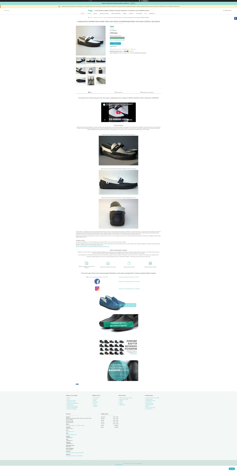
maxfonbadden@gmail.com (71, 434)
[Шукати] (5, 10)
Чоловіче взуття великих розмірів (152, 397)
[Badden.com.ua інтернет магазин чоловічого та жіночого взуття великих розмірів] (90, 10)
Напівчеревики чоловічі (150, 400)
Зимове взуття (122, 404)
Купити (132, 3)
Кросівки (121, 403)
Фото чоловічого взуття (150, 407)
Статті (68, 399)
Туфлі (121, 401)
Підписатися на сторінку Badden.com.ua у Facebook (129, 281)
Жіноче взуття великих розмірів (126, 397)
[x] (77, 384)
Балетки (121, 400)
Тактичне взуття (149, 408)
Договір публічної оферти (72, 406)
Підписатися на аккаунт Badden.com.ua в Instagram (129, 288)
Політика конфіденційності (72, 407)
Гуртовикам (95, 401)
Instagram (95, 406)
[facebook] (76, 384)
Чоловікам (95, 17)
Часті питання (139, 13)
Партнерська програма (71, 408)
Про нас (89, 13)
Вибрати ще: (117, 40)
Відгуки (95, 13)
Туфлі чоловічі (149, 401)
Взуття (82, 13)
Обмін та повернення (115, 13)
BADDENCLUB (151, 13)
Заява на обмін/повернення (72, 403)
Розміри (124, 13)
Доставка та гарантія (104, 13)
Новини (68, 397)
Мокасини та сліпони (124, 399)
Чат (233, 468)
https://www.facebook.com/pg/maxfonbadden (75, 452)
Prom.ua (124, 461)
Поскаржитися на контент (127, 463)
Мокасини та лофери (102, 17)
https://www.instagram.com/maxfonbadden (74, 455)
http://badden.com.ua (70, 431)
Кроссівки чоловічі (149, 404)
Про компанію (96, 397)
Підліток (147, 406)
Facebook (95, 404)
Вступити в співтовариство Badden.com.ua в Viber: (129, 277)
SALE (146, 13)
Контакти (131, 13)
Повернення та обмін (71, 401)
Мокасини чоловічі (149, 403)
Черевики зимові (149, 399)
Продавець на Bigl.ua (118, 462)
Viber (94, 403)
